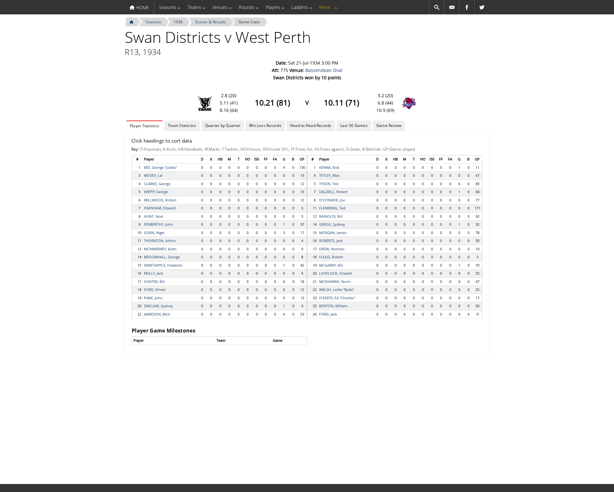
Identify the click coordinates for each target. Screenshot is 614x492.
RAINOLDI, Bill (330, 216)
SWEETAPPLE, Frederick (163, 265)
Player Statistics (144, 126)
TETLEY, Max (329, 175)
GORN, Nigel (154, 232)
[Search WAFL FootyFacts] (436, 7)
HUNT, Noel (153, 216)
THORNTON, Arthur (160, 240)
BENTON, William (333, 305)
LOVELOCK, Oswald (335, 273)
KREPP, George (156, 191)
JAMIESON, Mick (157, 314)
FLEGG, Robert (331, 256)
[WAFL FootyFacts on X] (482, 7)
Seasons (168, 7)
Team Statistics (182, 125)
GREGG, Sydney (332, 224)
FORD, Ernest (155, 289)
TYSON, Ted (328, 183)
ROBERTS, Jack (331, 240)
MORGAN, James (332, 232)
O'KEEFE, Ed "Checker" (337, 297)
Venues (220, 7)
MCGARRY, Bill (331, 265)
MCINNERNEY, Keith (160, 248)
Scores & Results (210, 22)
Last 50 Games (354, 125)
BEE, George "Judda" (160, 167)
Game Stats (249, 22)
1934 (178, 22)
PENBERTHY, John (158, 224)
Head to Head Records (311, 125)
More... (326, 7)
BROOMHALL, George (162, 256)
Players (273, 7)
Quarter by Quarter (222, 125)
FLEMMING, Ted (332, 208)
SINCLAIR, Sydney (158, 305)
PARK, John (153, 297)
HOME (142, 7)
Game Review (389, 125)
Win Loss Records (265, 125)
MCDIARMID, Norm (334, 281)
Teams (194, 7)
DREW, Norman (331, 248)
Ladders (299, 7)
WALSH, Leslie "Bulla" (336, 289)
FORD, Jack (328, 314)
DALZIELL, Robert (333, 191)
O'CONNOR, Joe (332, 200)
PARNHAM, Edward (160, 208)
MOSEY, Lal (153, 175)
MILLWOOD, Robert (160, 200)
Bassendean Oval (323, 70)
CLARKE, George (157, 183)
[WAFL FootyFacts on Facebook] (467, 7)
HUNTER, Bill (154, 281)
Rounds (246, 7)
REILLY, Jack (153, 273)
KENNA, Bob (329, 167)
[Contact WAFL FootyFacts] (452, 7)
